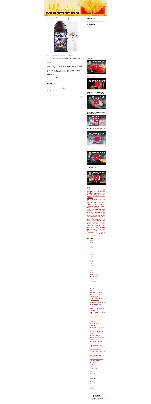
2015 (90, 259)
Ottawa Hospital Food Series (93, 218)
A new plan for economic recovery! (97, 292)
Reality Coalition (90, 223)
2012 (90, 265)
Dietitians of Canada (101, 199)
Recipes (104, 223)
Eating (93, 200)
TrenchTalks (101, 233)
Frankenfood (97, 202)
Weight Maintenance (96, 234)
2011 (90, 268)
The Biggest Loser (101, 232)
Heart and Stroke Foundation (96, 209)
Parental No (102, 218)
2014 (90, 261)
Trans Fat (96, 233)
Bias (104, 191)
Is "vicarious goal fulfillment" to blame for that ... (96, 342)
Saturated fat (97, 227)
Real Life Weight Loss (101, 222)
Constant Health (102, 197)
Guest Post (96, 206)
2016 (90, 256)
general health (102, 204)
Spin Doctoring (96, 230)
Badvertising (52, 90)
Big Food (90, 193)
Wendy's (102, 234)
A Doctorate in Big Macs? (95, 335)
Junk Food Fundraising (93, 212)
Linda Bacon (95, 213)
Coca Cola (96, 198)
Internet (101, 210)
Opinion (92, 216)
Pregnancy (94, 220)
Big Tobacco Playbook (99, 193)
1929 (92, 189)
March (91, 373)
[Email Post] (63, 87)
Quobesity (94, 222)
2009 (90, 272)
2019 (90, 249)
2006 (90, 386)
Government (90, 206)
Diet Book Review (94, 199)
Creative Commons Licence (98, 399)
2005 (90, 388)
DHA (88, 199)
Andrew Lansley (97, 189)
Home (66, 96)
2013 (90, 263)
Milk (93, 215)
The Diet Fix (90, 233)
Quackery (89, 222)
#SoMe (88, 189)
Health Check (95, 207)
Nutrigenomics (99, 215)
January (92, 378)
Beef (101, 191)
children (90, 197)
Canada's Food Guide (99, 196)
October (92, 279)
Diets (88, 200)
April (91, 371)
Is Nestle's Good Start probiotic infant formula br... (96, 299)
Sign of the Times (101, 229)
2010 (90, 270)
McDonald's (102, 213)
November (92, 276)
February (92, 376)
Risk (93, 227)
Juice (56, 90)
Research (90, 225)
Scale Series (95, 229)
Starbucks (103, 230)
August (92, 283)
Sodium (89, 230)
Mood (96, 215)
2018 (90, 252)
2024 (90, 240)
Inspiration (96, 210)
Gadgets (95, 204)
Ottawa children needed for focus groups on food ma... (97, 338)
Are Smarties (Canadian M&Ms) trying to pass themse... (96, 359)
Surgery (95, 232)
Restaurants (89, 227)
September (92, 281)
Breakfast (103, 194)
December (92, 274)
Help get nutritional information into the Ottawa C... (96, 295)
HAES (101, 206)
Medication (89, 215)
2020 (90, 247)
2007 (90, 383)
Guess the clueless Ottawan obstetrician (95, 355)
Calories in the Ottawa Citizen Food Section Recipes (97, 313)
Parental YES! (89, 219)
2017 (90, 254)
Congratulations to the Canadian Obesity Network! (97, 345)
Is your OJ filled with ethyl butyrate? (97, 302)
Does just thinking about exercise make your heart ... (97, 324)
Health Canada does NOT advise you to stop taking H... (97, 328)
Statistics (89, 232)
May (91, 290)
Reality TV (98, 223)
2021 (90, 245)
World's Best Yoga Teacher (95, 349)
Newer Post (49, 96)
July (91, 286)
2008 (90, 381)
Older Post (82, 96)
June (91, 288)
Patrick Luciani (102, 219)
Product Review (101, 220)
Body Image (90, 194)
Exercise (99, 200)
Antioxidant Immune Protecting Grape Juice (59, 19)
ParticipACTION (96, 219)
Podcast (88, 220)
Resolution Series (100, 225)
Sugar (92, 232)
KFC (101, 212)
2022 (90, 242)
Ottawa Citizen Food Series (99, 216)
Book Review (97, 194)
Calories (89, 196)
